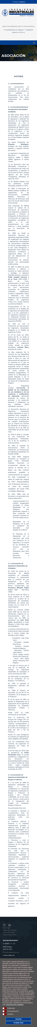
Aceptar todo (18, 1023)
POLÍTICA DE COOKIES (14, 1004)
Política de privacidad (9, 930)
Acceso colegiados (19, 2)
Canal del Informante (9, 935)
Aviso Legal (6, 928)
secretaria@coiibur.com (12, 30)
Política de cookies (9, 932)
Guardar (18, 1019)
